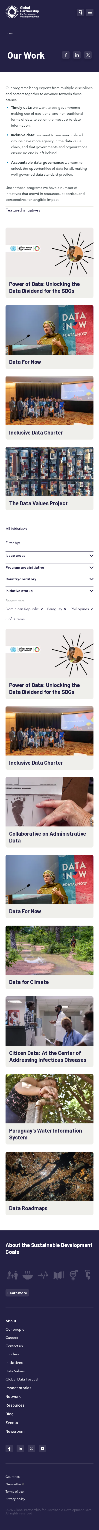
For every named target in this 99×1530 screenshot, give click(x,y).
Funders (12, 1354)
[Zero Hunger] (28, 1275)
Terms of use (15, 1491)
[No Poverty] (12, 1275)
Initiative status (19, 591)
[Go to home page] (22, 12)
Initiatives (14, 1362)
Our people (15, 1329)
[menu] (89, 12)
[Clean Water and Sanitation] (89, 1275)
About (11, 1320)
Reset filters (15, 600)
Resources (15, 1405)
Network (13, 1396)
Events (12, 1422)
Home (9, 33)
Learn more (17, 1293)
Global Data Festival (22, 1379)
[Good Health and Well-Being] (43, 1275)
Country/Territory (21, 579)
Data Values (15, 1371)
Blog (10, 1413)
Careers (12, 1337)
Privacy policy (15, 1499)
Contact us (14, 1346)
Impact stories (19, 1387)
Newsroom (15, 1431)
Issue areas (16, 555)
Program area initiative (25, 567)
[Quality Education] (58, 1275)
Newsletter (13, 1484)
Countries (13, 1477)
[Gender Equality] (74, 1275)
